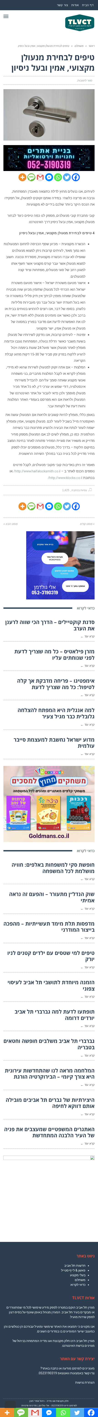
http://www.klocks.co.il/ (65, 478)
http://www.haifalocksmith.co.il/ (36, 471)
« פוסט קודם (87, 524)
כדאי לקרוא (77, 1284)
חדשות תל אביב (74, 1265)
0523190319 (48, 1373)
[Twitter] (67, 177)
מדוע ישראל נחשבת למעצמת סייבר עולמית (54, 743)
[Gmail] (40, 177)
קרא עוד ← (87, 636)
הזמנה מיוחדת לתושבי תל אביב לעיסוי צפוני (51, 985)
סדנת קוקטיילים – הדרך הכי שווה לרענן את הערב (50, 625)
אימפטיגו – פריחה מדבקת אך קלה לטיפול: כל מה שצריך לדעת (56, 684)
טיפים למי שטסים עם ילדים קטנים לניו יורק (51, 956)
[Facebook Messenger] (49, 177)
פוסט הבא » (10, 524)
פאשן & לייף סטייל (73, 1270)
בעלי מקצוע (77, 1275)
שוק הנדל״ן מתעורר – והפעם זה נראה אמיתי (52, 897)
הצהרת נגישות (85, 1382)
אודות (75, 5)
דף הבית (88, 5)
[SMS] (31, 177)
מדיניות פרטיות (29, 1405)
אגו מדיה (51, 1400)
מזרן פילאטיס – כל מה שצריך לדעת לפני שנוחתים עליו (54, 654)
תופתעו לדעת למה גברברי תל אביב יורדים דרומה (55, 1015)
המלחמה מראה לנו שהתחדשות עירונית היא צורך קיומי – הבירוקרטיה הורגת (50, 1073)
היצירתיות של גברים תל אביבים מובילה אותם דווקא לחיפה (50, 1103)
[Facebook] (76, 177)
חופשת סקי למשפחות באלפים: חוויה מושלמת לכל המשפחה (53, 868)
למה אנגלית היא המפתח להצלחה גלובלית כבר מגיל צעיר (56, 713)
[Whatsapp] (58, 177)
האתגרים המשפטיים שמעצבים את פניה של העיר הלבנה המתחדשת (49, 1132)
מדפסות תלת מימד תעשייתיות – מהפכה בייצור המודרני (49, 927)
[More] (22, 177)
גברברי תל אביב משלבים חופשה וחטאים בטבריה (49, 1044)
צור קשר (62, 5)
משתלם (80, 1280)
